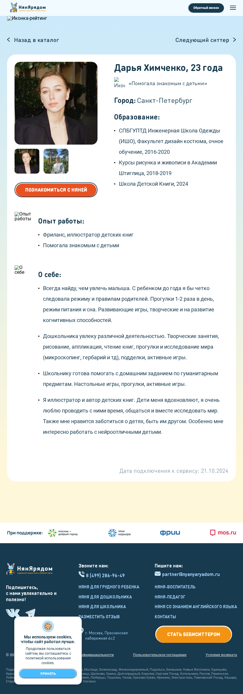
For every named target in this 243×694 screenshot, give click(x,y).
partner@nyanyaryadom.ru (191, 574)
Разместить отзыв (99, 616)
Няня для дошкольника (105, 596)
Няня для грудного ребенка (109, 586)
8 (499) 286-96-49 (105, 575)
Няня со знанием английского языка (196, 606)
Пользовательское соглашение (159, 655)
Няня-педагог (170, 596)
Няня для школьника (102, 606)
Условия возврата (221, 655)
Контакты (165, 616)
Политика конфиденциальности (86, 655)
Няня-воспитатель (175, 586)
